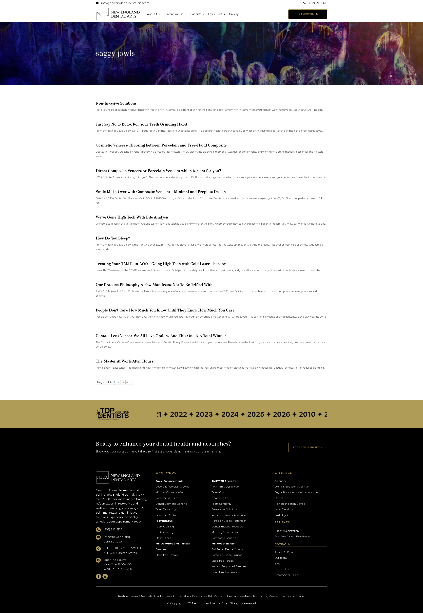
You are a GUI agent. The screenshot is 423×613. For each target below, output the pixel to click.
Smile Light (281, 515)
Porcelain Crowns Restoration (229, 515)
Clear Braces (163, 538)
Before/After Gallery (287, 575)
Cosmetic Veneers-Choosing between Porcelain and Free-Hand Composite (161, 145)
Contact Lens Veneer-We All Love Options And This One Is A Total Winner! (162, 336)
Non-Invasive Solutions (116, 103)
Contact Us (281, 569)
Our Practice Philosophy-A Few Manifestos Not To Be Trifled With (154, 285)
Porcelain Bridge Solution (227, 555)
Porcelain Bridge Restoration (229, 520)
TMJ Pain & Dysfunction (226, 486)
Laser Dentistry (284, 509)
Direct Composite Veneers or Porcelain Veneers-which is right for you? (158, 171)
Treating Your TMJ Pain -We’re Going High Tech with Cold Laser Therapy (161, 264)
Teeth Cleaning (164, 526)
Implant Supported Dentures (229, 566)
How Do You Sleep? (113, 238)
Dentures (161, 549)
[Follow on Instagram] (105, 576)
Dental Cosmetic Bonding (171, 503)
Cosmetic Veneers (166, 498)
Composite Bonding (224, 538)
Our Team (281, 557)
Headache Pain (221, 498)
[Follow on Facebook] (98, 576)
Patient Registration (287, 530)
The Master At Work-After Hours (124, 361)
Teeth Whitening (165, 509)
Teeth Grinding (164, 532)
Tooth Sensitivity (221, 503)
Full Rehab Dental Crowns (227, 549)
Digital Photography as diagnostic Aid (297, 492)
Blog (277, 563)
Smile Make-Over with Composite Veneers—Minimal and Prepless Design (161, 192)
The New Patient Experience (292, 536)
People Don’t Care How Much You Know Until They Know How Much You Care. (165, 310)
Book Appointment (308, 14)
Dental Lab (281, 498)
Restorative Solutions (224, 509)
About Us (153, 14)
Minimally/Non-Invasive (169, 492)
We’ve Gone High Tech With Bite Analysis (132, 217)
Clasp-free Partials (166, 555)
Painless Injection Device (290, 503)
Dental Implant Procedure (228, 526)
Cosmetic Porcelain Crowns (172, 486)
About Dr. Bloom (285, 552)
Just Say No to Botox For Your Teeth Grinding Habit (141, 124)
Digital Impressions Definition (292, 486)
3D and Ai (280, 481)
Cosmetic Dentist (166, 515)
